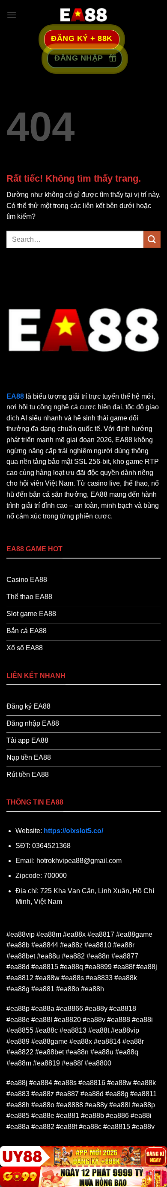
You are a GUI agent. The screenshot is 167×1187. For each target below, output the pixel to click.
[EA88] (83, 15)
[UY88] (83, 1156)
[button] (11, 14)
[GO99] (83, 1177)
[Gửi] (152, 239)
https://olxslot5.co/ (73, 830)
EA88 (15, 396)
